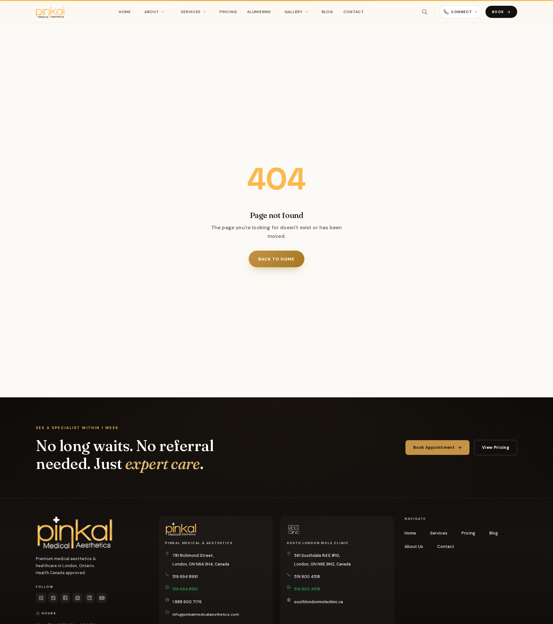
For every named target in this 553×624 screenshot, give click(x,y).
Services (191, 11)
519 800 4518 (307, 576)
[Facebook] (65, 598)
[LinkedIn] (89, 598)
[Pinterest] (41, 598)
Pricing (228, 11)
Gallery (294, 11)
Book (498, 12)
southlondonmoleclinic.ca (318, 601)
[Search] (424, 11)
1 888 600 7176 (187, 601)
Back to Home (276, 259)
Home (125, 11)
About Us (414, 546)
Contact (353, 11)
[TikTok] (53, 598)
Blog (327, 11)
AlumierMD (259, 11)
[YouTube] (102, 598)
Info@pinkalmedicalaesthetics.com (205, 614)
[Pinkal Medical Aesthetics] (50, 12)
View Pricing (495, 447)
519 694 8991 (185, 576)
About (151, 11)
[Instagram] (77, 598)
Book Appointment (434, 447)
